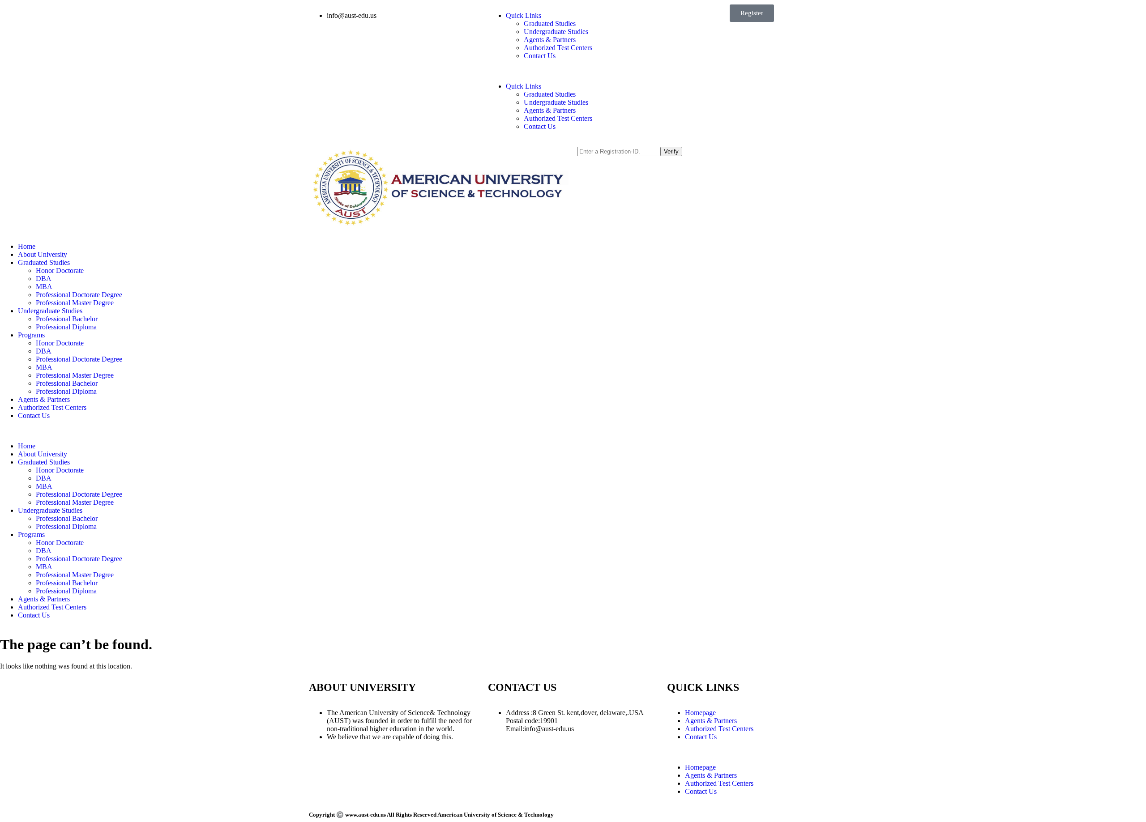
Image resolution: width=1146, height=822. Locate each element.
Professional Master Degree (75, 303)
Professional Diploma (66, 327)
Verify (671, 151)
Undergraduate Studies (556, 31)
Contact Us (540, 56)
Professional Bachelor (67, 319)
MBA (44, 286)
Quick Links (523, 15)
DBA (43, 278)
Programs (31, 335)
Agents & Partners (550, 39)
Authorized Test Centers (558, 47)
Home (26, 246)
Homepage (700, 712)
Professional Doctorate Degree (79, 294)
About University (42, 254)
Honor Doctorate (60, 270)
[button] (573, 71)
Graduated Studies (550, 23)
